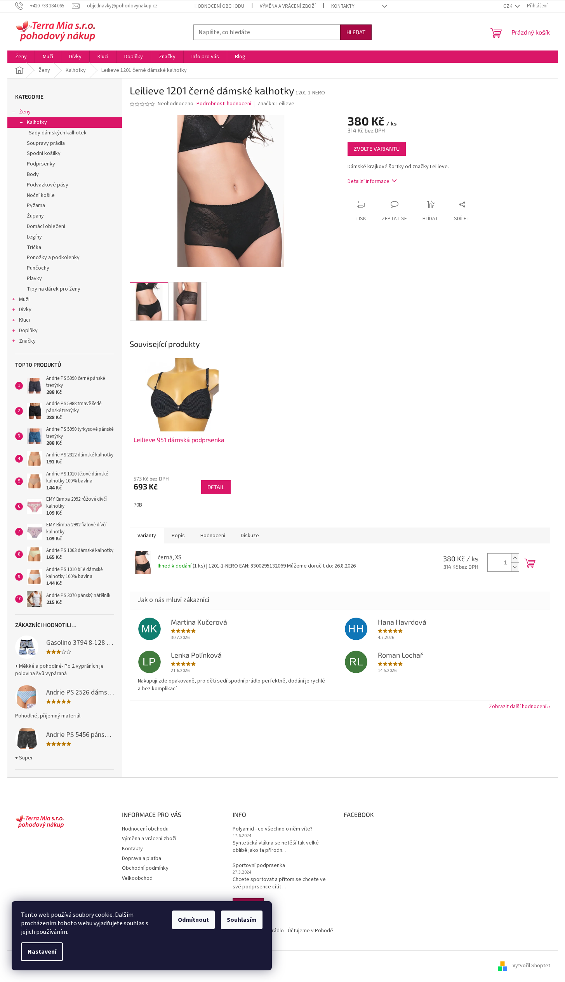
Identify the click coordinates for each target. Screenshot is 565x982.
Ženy (25, 112)
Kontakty (343, 6)
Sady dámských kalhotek (58, 133)
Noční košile (41, 195)
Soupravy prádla (46, 143)
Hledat (355, 32)
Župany (35, 216)
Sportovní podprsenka (259, 865)
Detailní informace (368, 181)
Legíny (34, 237)
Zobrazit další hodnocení (517, 706)
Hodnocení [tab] (212, 536)
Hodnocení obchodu (219, 6)
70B (138, 505)
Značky (27, 341)
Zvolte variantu (377, 148)
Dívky (25, 309)
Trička (34, 247)
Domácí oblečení (46, 226)
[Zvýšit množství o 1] (515, 558)
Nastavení (42, 951)
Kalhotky (37, 122)
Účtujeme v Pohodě (310, 931)
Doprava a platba (141, 858)
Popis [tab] (178, 536)
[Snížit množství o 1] (515, 566)
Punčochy (38, 268)
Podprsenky (41, 164)
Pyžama (36, 205)
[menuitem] (21, 56)
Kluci (24, 320)
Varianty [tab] (146, 536)
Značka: (275, 104)
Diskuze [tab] (250, 536)
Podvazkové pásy (47, 185)
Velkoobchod (137, 878)
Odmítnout (193, 920)
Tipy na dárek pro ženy (53, 289)
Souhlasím (242, 920)
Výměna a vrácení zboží (288, 6)
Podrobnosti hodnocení (223, 104)
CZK (508, 6)
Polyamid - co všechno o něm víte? (273, 829)
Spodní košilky (44, 153)
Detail (215, 487)
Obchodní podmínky (145, 868)
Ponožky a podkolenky (53, 257)
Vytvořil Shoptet (531, 966)
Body (33, 174)
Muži (24, 299)
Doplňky (28, 330)
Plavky (34, 278)
